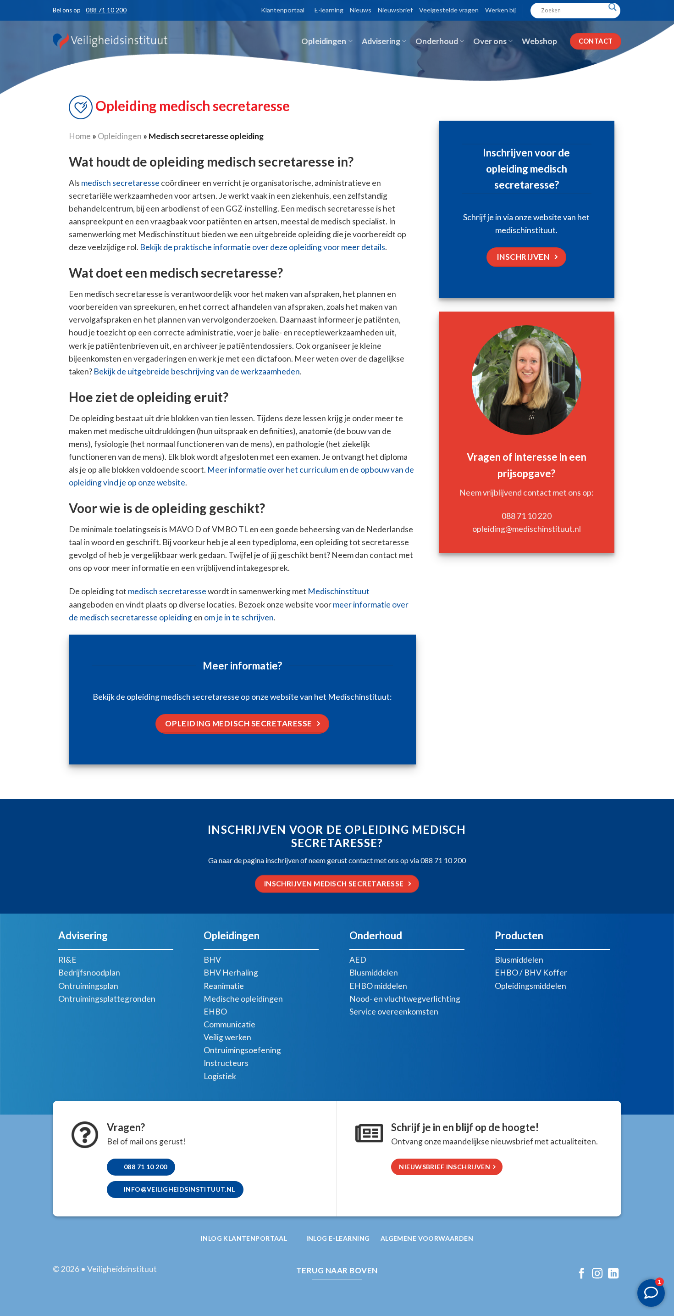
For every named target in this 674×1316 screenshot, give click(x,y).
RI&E (67, 960)
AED (357, 960)
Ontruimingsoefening (242, 1050)
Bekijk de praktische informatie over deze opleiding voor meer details (262, 247)
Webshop (539, 41)
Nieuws (360, 10)
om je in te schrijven (239, 617)
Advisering (381, 41)
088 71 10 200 (106, 10)
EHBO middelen (378, 986)
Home (80, 136)
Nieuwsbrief (395, 10)
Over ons (490, 41)
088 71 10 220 (527, 516)
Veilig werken (227, 1037)
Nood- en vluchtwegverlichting (404, 999)
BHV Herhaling (231, 972)
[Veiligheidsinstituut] (110, 41)
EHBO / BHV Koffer (531, 972)
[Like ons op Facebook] (581, 1274)
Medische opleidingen (243, 999)
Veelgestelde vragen (449, 10)
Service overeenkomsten (393, 1011)
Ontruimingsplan (88, 986)
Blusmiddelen (373, 972)
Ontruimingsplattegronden (106, 999)
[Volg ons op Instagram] (597, 1274)
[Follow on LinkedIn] (613, 1274)
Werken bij (500, 10)
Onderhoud (436, 41)
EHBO (215, 1011)
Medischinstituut (339, 591)
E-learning (329, 10)
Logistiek (220, 1076)
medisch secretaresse (120, 183)
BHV (212, 960)
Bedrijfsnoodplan (89, 972)
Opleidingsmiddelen (530, 986)
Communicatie (229, 1024)
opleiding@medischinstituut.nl (526, 529)
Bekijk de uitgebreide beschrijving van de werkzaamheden (197, 371)
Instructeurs (226, 1063)
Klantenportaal (282, 10)
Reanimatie (224, 986)
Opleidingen (323, 41)
